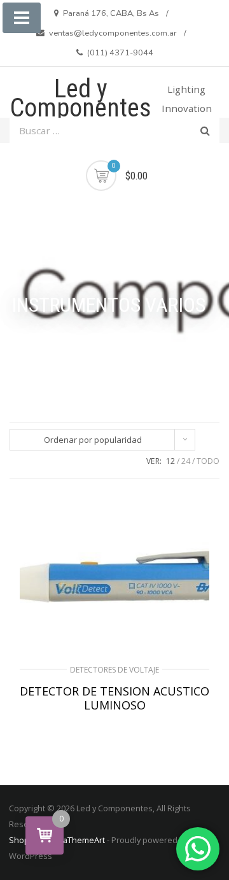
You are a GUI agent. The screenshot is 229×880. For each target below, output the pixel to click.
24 (185, 461)
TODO (208, 461)
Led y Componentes (80, 98)
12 (170, 461)
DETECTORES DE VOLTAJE (114, 669)
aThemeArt (84, 840)
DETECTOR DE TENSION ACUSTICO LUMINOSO (114, 698)
